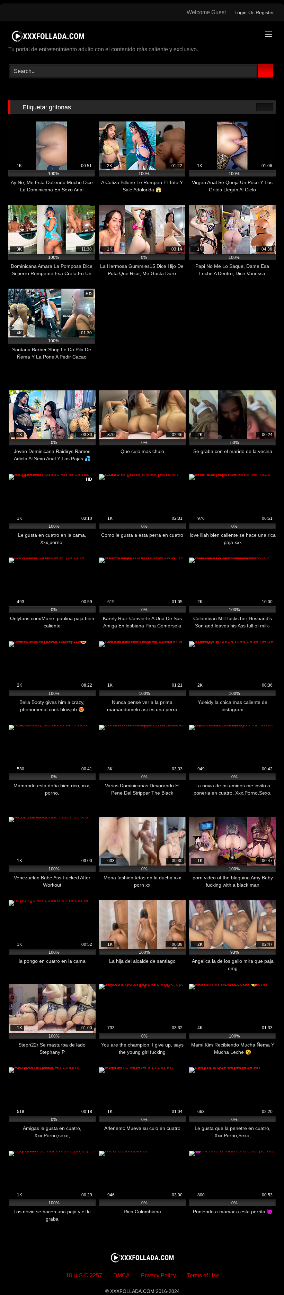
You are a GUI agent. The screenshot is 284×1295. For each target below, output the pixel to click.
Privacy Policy (158, 1275)
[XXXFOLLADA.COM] (142, 35)
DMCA (121, 1275)
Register (265, 12)
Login (240, 12)
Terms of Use (203, 1275)
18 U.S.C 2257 (84, 1275)
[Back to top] (263, 1274)
